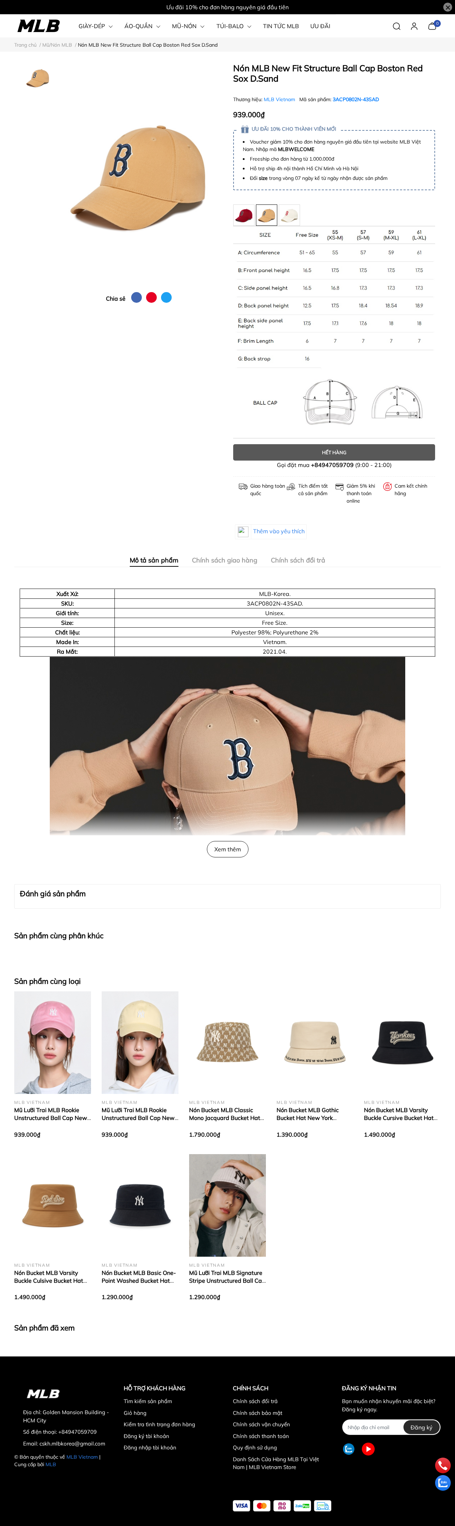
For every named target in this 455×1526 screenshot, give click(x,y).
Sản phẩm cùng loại (47, 981)
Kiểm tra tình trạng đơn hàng (159, 1424)
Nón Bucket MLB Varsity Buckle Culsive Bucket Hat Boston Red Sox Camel (48, 1280)
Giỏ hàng (135, 1413)
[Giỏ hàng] (432, 25)
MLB (51, 1464)
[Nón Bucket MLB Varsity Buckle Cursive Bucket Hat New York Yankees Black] (402, 1042)
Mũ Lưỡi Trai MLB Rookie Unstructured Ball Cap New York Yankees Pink (50, 1118)
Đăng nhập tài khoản (150, 1447)
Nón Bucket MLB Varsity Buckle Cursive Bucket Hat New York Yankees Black (399, 1118)
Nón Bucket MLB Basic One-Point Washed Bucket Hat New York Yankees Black (139, 1280)
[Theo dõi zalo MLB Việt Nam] (348, 1449)
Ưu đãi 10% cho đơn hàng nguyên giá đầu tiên (227, 7)
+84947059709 (332, 464)
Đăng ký (422, 1427)
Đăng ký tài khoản (146, 1436)
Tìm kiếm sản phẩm (148, 1401)
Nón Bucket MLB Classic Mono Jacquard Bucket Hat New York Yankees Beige (224, 1118)
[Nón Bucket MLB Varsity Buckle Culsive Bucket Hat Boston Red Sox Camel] (52, 1205)
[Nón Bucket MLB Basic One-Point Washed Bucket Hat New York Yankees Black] (140, 1205)
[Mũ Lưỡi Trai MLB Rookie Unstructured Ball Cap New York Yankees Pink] (52, 1042)
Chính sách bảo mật (257, 1413)
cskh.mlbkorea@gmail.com (72, 1443)
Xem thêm (227, 849)
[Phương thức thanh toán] (282, 1506)
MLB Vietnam (280, 99)
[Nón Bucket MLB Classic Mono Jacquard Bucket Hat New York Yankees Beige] (227, 1042)
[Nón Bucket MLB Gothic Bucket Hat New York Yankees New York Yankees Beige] (315, 1042)
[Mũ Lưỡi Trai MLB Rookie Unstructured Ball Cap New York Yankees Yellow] (140, 1042)
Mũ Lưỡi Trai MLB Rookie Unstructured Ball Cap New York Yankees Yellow (138, 1118)
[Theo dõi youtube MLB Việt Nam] (368, 1449)
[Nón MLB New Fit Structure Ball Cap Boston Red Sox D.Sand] (138, 174)
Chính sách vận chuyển (261, 1424)
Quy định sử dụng (255, 1447)
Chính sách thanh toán (261, 1436)
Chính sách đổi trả (255, 1401)
